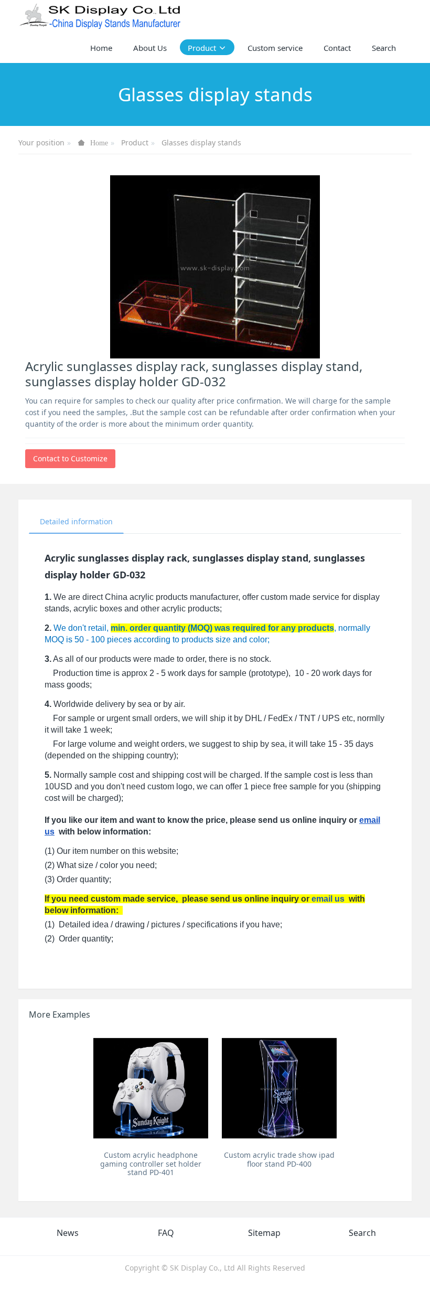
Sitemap (264, 1233)
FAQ (166, 1233)
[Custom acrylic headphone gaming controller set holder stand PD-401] (150, 1088)
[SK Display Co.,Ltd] (100, 15)
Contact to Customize (70, 458)
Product (134, 142)
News (68, 1233)
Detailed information (76, 521)
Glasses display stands (201, 142)
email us (328, 898)
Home (101, 48)
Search (362, 1233)
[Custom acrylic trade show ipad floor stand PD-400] (279, 1088)
